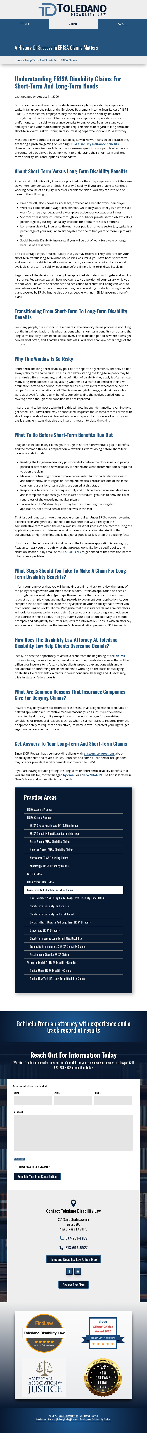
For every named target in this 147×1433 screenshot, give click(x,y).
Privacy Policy (63, 1419)
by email (69, 775)
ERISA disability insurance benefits (94, 144)
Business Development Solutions (86, 1419)
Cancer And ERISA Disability (45, 930)
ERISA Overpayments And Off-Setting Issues (54, 825)
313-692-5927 (76, 1247)
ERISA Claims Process (39, 817)
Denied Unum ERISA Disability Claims (50, 970)
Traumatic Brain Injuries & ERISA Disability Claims (58, 946)
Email (57, 1093)
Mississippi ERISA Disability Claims (49, 866)
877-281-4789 (72, 552)
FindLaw (107, 1419)
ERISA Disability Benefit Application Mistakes (54, 833)
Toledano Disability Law (68, 1416)
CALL (124, 24)
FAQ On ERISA (34, 874)
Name (16, 1093)
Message (18, 1112)
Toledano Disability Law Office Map (73, 1259)
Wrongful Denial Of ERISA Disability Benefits (51, 962)
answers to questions (99, 753)
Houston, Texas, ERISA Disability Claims (51, 850)
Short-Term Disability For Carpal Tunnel (52, 914)
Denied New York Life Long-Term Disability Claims (57, 978)
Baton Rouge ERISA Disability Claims (50, 841)
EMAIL (75, 24)
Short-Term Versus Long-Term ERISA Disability (56, 938)
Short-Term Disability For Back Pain (50, 906)
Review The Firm (74, 1284)
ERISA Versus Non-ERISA (40, 882)
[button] (24, 23)
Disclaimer (19, 1158)
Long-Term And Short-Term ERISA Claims (50, 890)
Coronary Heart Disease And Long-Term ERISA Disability (60, 922)
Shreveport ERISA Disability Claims (49, 858)
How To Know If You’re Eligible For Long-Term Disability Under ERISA (67, 898)
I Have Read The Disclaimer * (34, 1166)
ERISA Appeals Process (39, 809)
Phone (97, 1093)
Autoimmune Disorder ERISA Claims (49, 954)
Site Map (52, 1419)
